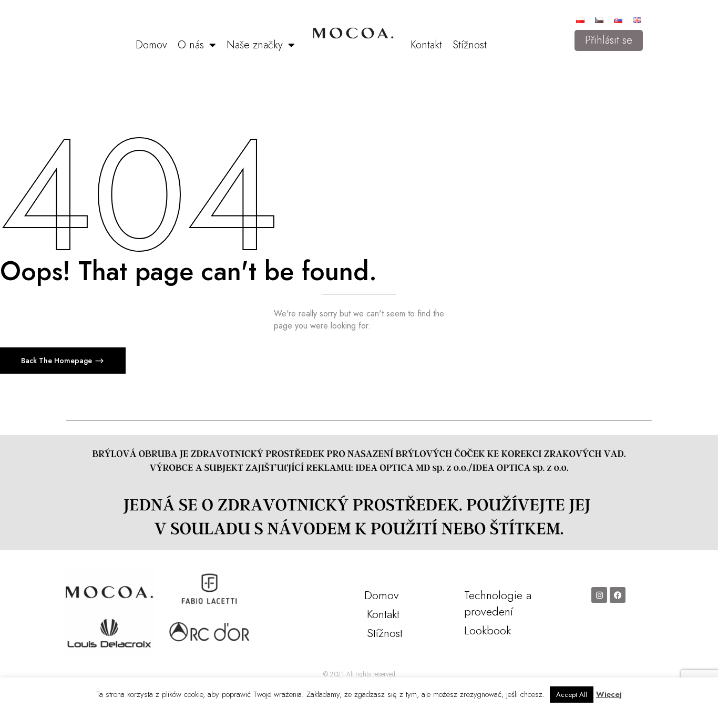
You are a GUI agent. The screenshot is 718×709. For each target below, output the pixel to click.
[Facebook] (617, 595)
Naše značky (255, 45)
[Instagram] (599, 595)
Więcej (609, 694)
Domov (151, 45)
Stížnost (470, 45)
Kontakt (426, 45)
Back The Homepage (57, 360)
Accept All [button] (571, 695)
